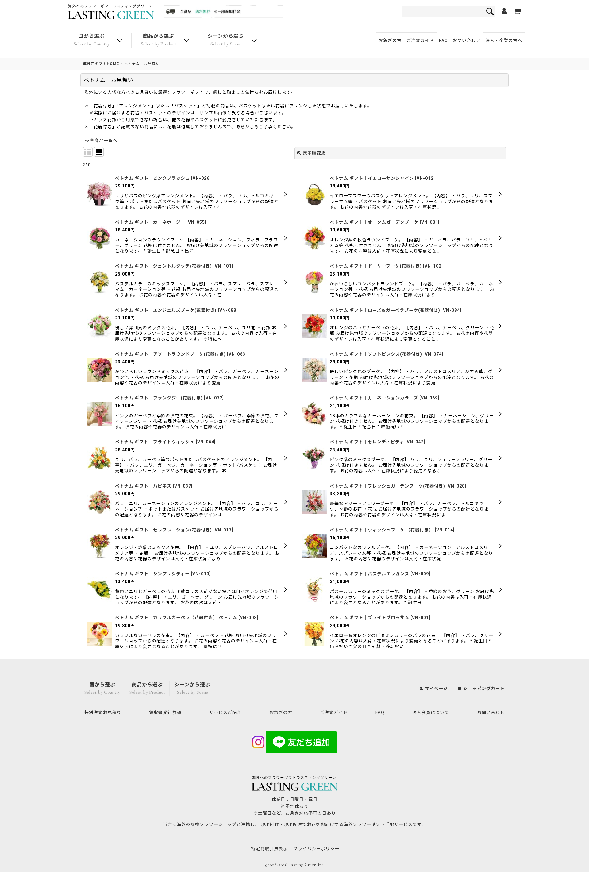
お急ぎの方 (390, 40)
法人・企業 (503, 40)
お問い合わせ (466, 40)
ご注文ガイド (420, 40)
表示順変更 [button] (314, 152)
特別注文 (102, 712)
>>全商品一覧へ (100, 140)
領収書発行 (165, 712)
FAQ (443, 40)
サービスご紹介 (225, 712)
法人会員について (430, 712)
